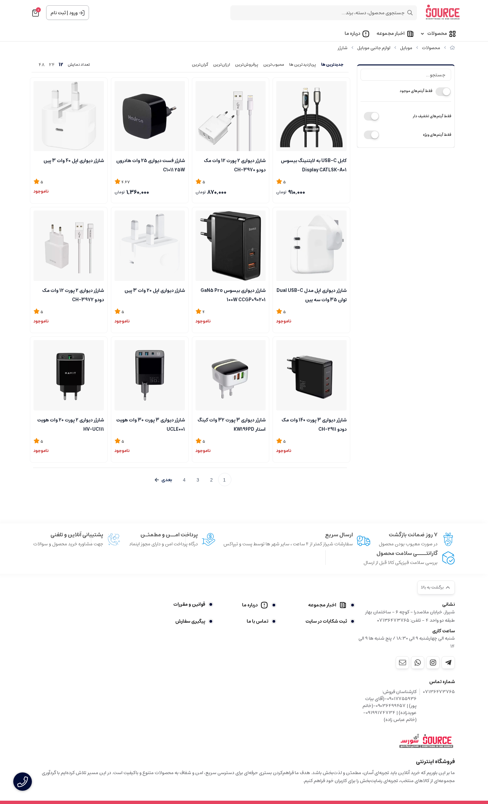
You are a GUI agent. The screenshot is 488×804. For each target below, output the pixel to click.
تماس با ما (257, 621)
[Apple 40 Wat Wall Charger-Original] (69, 116)
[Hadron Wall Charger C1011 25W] (150, 116)
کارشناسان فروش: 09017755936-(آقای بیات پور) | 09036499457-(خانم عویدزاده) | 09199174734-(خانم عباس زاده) (390, 705)
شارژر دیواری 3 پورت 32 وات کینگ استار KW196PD (232, 424)
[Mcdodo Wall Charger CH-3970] (231, 116)
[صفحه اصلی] (452, 48)
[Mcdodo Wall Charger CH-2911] (311, 375)
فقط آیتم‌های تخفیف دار (432, 116)
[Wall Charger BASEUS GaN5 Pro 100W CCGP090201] (231, 246)
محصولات (437, 34)
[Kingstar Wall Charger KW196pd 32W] (231, 375)
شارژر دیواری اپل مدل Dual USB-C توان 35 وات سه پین (312, 295)
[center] (410, 12)
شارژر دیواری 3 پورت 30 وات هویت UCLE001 (150, 424)
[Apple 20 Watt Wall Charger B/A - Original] (150, 246)
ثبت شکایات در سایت (326, 621)
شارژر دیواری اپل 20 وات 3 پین (154, 291)
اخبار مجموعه (390, 34)
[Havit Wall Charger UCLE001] (150, 375)
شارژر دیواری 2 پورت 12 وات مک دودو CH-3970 (235, 165)
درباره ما (352, 34)
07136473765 (439, 692)
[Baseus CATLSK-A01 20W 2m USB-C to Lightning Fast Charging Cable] (311, 116)
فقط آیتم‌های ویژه (437, 135)
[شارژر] (426, 741)
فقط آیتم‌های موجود (416, 91)
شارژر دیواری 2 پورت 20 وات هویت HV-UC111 (70, 424)
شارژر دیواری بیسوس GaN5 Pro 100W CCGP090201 (233, 295)
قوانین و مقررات (189, 604)
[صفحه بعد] (163, 480)
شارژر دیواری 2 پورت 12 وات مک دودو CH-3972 (73, 295)
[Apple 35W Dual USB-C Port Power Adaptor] (311, 246)
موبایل (406, 48)
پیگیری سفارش (190, 621)
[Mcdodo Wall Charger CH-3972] (69, 246)
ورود (73, 13)
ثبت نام (58, 13)
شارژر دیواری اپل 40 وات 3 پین (73, 161)
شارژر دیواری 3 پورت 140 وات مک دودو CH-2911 (314, 424)
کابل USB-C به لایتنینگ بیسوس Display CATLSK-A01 (314, 165)
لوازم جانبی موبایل (373, 48)
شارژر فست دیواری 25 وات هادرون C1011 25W (150, 165)
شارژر (343, 48)
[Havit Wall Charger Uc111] (69, 375)
